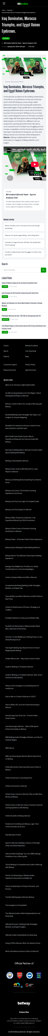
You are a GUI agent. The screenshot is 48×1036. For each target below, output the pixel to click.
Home (3, 10)
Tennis (4, 309)
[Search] (43, 270)
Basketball (5, 319)
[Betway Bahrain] (24, 3)
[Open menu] (4, 3)
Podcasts (9, 10)
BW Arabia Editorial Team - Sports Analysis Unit (20, 43)
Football (5, 286)
